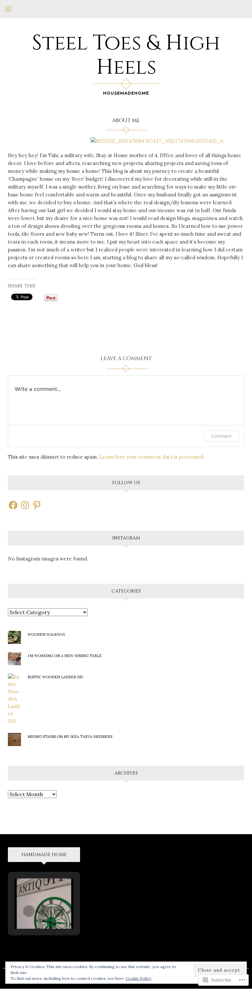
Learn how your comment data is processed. (151, 457)
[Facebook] (13, 505)
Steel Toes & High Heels (126, 55)
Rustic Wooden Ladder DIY (55, 677)
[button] (29, 911)
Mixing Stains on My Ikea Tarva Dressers (70, 736)
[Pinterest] (37, 505)
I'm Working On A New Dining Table (65, 655)
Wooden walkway (46, 634)
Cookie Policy (138, 978)
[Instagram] (25, 505)
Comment (221, 436)
